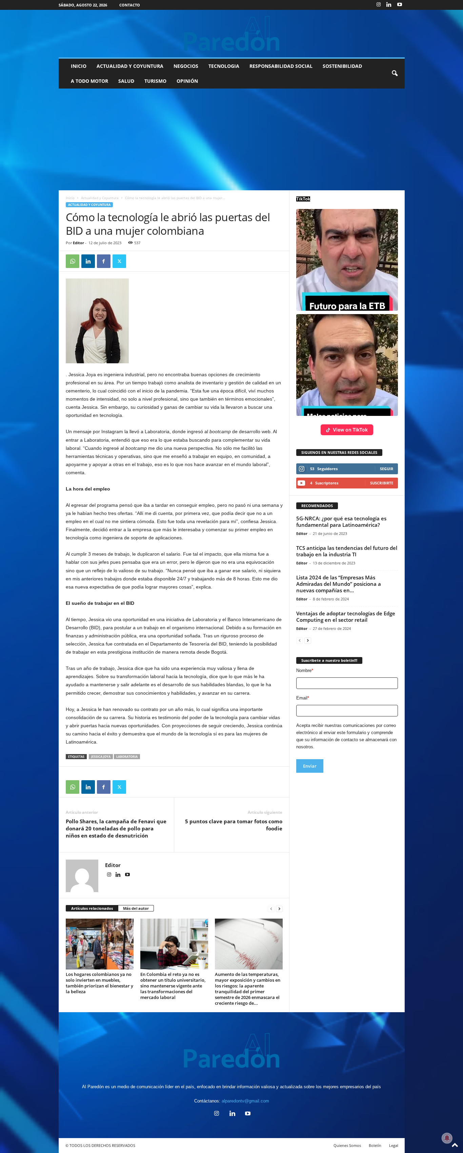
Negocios (186, 66)
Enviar (310, 766)
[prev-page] (271, 908)
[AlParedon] (232, 33)
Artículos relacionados (92, 908)
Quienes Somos (347, 1145)
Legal (393, 1145)
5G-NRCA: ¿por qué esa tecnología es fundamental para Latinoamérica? (341, 521)
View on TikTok (350, 430)
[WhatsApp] (72, 261)
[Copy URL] (135, 261)
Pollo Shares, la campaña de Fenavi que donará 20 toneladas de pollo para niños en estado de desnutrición (116, 828)
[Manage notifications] (447, 1138)
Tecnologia (223, 66)
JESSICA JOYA (100, 756)
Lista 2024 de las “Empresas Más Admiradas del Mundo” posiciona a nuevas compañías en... (338, 584)
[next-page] (279, 908)
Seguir (386, 468)
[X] (119, 261)
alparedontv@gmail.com (245, 1100)
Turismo (155, 81)
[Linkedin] (389, 5)
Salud (126, 81)
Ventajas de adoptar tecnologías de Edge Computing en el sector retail (345, 616)
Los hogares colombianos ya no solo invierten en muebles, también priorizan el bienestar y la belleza (99, 983)
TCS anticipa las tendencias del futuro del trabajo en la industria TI (346, 551)
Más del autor (136, 908)
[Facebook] (103, 261)
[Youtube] (400, 5)
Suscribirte (381, 482)
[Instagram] (379, 5)
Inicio (78, 66)
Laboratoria (127, 756)
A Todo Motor (89, 81)
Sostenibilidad (342, 66)
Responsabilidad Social (281, 66)
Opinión (187, 81)
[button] (394, 73)
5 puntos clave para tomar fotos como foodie (233, 825)
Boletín (375, 1145)
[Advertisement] (231, 139)
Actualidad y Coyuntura (130, 66)
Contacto (129, 4)
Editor (78, 242)
